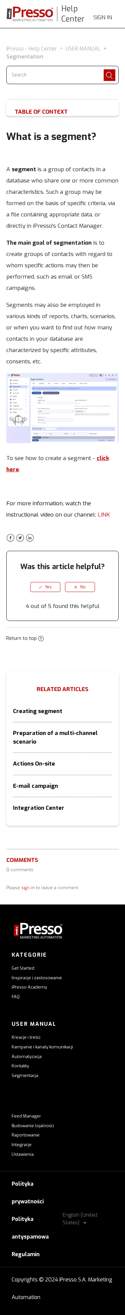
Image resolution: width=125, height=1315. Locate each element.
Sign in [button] (102, 17)
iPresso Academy (29, 987)
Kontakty (20, 1066)
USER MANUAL (83, 48)
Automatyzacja (27, 1056)
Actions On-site (34, 764)
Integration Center (38, 808)
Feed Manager (26, 1116)
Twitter (20, 538)
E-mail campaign (35, 786)
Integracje (22, 1144)
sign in (28, 888)
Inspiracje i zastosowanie (37, 978)
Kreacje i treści (26, 1037)
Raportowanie (26, 1135)
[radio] (45, 587)
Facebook (10, 538)
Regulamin (26, 1254)
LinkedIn (30, 538)
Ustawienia (23, 1154)
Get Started (23, 968)
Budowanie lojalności (33, 1126)
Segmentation (24, 56)
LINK (104, 515)
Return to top (21, 638)
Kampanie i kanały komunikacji (42, 1047)
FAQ (16, 997)
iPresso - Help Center (31, 48)
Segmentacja (25, 1075)
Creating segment (37, 711)
